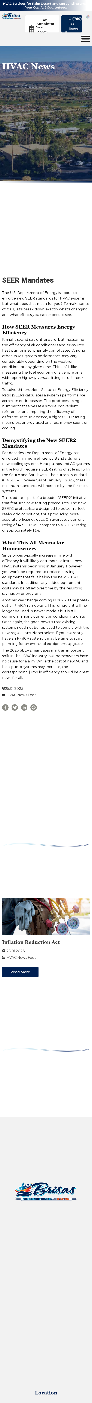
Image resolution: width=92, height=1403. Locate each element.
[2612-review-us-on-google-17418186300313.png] (88, 17)
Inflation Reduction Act (31, 942)
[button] (45, 22)
